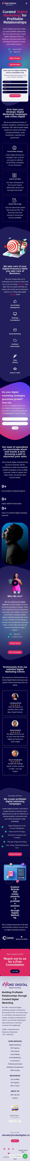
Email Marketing (15, 1057)
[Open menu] (26, 3)
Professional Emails (15, 1064)
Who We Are (15, 1095)
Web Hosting (15, 1070)
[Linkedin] (8, 1149)
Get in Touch (15, 1086)
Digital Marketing (15, 1045)
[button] (15, 583)
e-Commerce (15, 1061)
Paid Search (15, 1051)
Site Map (20, 1150)
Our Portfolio (15, 1079)
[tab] (12, 942)
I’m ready (15, 428)
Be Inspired (15, 1082)
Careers (15, 1098)
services (13, 294)
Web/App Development (15, 1067)
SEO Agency (15, 1048)
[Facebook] (4, 1149)
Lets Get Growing (15, 95)
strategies (21, 284)
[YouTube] (8, 1153)
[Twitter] (13, 1149)
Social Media (15, 1054)
